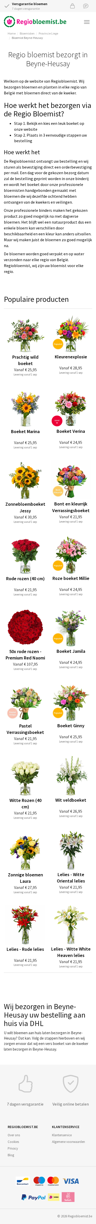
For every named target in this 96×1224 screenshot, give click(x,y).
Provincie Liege (48, 33)
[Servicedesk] (85, 5)
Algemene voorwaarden (68, 1142)
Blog (11, 1155)
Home (12, 33)
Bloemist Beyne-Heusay (27, 38)
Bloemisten (27, 33)
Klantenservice (62, 1135)
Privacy (13, 1148)
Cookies (13, 1142)
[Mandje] (72, 5)
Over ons (14, 1135)
